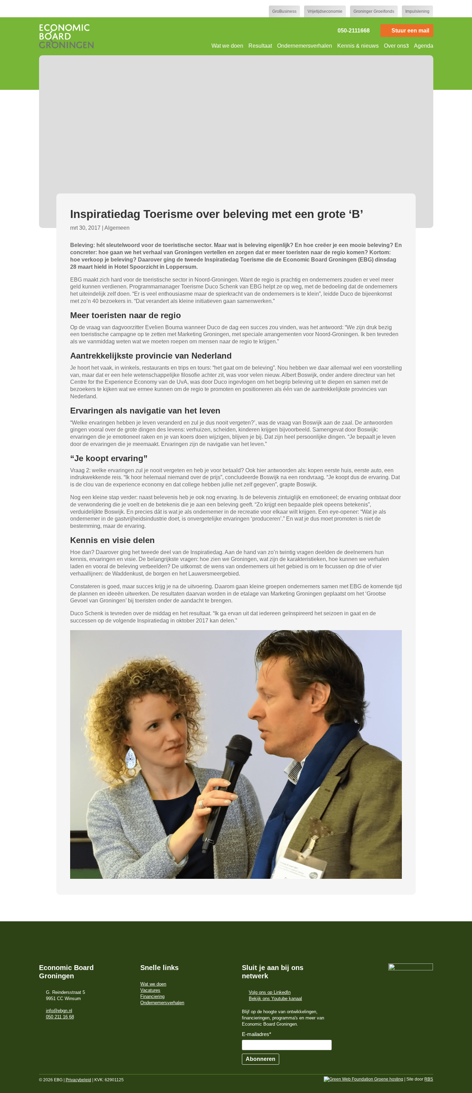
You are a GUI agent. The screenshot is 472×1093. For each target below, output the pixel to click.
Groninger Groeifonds (373, 11)
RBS (428, 1079)
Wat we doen (227, 46)
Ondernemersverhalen (304, 46)
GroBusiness (284, 11)
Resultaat (260, 46)
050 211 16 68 (60, 1016)
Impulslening (417, 11)
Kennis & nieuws (358, 46)
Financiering (152, 996)
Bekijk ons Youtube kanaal (275, 998)
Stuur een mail (410, 31)
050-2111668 (354, 31)
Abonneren (260, 1059)
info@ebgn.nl (59, 1010)
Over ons (395, 46)
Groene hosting (388, 1079)
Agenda (423, 46)
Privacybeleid (78, 1079)
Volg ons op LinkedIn (270, 992)
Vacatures (150, 990)
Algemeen (117, 228)
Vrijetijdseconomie (325, 11)
